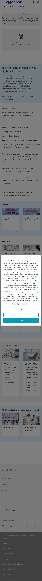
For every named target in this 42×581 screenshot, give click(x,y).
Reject (21, 315)
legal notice (25, 304)
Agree (21, 320)
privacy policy (15, 304)
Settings (21, 309)
